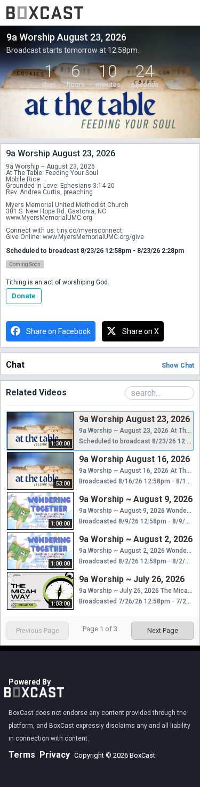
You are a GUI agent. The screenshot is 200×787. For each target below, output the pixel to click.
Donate (24, 296)
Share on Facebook (58, 331)
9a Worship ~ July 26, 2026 (132, 579)
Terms (22, 755)
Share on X (140, 331)
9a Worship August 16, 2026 (134, 459)
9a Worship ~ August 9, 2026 (136, 499)
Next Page (162, 630)
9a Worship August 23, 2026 (134, 419)
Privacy (54, 755)
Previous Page (37, 630)
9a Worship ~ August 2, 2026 (136, 539)
